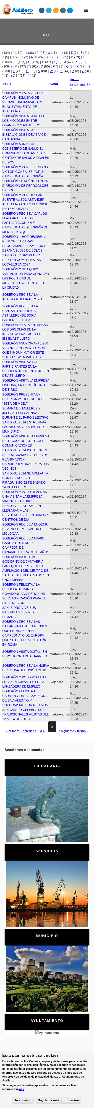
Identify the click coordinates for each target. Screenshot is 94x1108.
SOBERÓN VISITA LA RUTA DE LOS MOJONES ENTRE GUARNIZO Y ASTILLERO (24, 120)
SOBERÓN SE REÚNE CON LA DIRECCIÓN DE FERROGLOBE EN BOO (25, 185)
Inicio (45, 35)
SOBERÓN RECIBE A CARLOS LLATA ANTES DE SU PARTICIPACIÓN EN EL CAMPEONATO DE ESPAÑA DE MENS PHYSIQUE (25, 223)
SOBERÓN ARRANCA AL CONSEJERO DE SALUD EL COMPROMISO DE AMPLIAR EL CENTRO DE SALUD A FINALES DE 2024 (25, 153)
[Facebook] (42, 10)
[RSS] (56, 10)
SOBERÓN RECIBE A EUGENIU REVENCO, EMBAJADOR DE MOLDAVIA (25, 529)
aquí (21, 1089)
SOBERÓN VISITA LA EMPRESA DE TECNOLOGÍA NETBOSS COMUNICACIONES (25, 440)
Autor (54, 84)
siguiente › (68, 731)
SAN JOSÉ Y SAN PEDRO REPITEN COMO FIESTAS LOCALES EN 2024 (21, 259)
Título (6, 84)
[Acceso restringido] (63, 10)
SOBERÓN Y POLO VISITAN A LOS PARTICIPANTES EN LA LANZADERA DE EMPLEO (24, 681)
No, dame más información (58, 1100)
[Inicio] (16, 8)
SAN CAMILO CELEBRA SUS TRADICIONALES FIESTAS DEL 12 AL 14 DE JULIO (25, 714)
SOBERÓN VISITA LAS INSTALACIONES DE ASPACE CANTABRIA (24, 134)
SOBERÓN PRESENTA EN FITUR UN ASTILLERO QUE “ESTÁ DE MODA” (22, 399)
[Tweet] (49, 10)
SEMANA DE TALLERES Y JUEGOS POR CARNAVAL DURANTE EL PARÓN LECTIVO (25, 412)
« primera (13, 731)
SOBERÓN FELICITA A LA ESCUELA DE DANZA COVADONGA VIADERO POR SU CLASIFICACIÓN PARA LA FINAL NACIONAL (23, 594)
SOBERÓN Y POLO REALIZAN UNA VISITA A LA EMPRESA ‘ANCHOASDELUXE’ (24, 496)
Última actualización (80, 82)
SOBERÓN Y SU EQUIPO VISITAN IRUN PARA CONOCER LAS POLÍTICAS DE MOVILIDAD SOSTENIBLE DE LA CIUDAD (25, 278)
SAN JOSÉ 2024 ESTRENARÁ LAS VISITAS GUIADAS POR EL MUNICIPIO (25, 426)
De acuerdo (22, 1100)
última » (83, 731)
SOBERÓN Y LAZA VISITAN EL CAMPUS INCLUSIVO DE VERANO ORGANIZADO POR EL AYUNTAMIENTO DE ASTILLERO (24, 102)
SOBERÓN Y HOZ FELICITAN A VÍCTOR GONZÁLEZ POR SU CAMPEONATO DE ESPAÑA (25, 171)
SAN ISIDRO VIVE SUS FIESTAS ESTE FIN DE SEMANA (19, 612)
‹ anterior (27, 731)
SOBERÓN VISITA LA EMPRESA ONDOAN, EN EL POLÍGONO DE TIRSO (25, 385)
